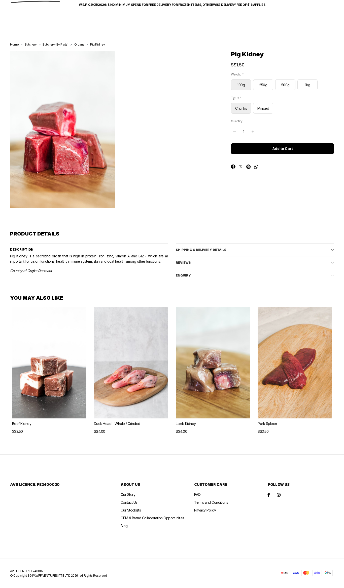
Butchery (31, 44)
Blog (124, 526)
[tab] (255, 249)
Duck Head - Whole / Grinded (117, 423)
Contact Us (129, 502)
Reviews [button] (183, 262)
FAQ (197, 494)
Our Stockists (131, 510)
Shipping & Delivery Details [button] (201, 250)
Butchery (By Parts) (55, 44)
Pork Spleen (267, 423)
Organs (79, 44)
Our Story (128, 494)
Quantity (237, 121)
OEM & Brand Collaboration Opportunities (152, 518)
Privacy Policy (205, 510)
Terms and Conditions (211, 502)
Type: (236, 98)
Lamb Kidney (186, 423)
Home (14, 44)
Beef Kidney (21, 423)
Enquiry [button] (183, 275)
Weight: (237, 74)
